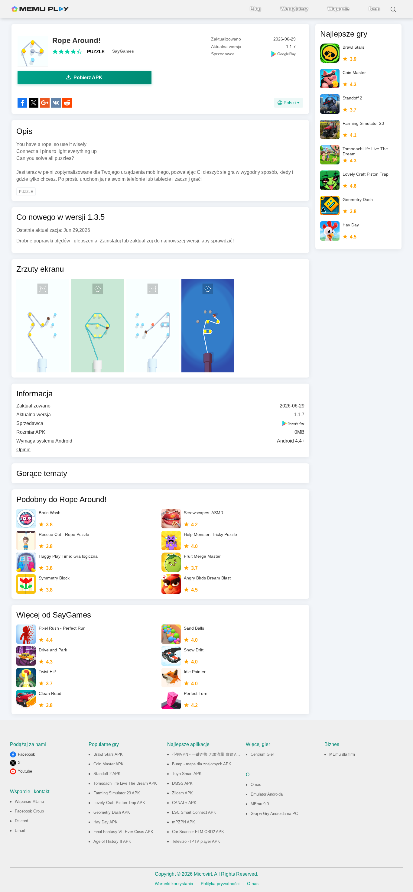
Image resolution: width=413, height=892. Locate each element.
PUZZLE (96, 51)
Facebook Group (29, 811)
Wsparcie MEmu (29, 801)
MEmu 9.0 (260, 804)
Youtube (25, 771)
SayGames (123, 51)
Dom (374, 8)
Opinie (23, 449)
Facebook (26, 754)
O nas (256, 784)
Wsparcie (338, 8)
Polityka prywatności (220, 883)
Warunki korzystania (174, 883)
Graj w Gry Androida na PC (274, 813)
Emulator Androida (267, 794)
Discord (21, 821)
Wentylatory (294, 8)
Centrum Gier (262, 754)
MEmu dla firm (342, 754)
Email (20, 830)
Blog (255, 8)
